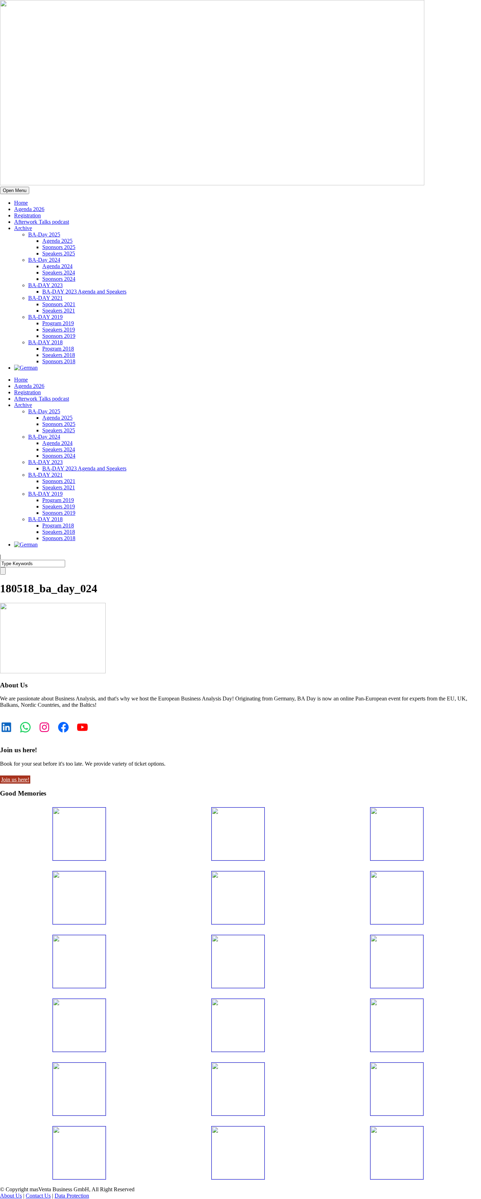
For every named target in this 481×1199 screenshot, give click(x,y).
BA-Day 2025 (44, 234)
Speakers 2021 (58, 311)
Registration (27, 215)
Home (21, 203)
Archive (23, 228)
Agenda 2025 (57, 241)
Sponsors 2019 (58, 336)
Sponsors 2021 (58, 304)
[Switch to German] (26, 368)
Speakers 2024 (58, 273)
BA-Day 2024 (44, 260)
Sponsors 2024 (58, 279)
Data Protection (72, 1196)
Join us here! (15, 780)
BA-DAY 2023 (45, 285)
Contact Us (38, 1196)
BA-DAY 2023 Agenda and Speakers (84, 292)
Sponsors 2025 (58, 247)
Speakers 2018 (58, 355)
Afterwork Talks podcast (41, 222)
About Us (11, 1196)
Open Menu (14, 190)
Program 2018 (58, 349)
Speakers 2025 (58, 254)
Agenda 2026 (29, 209)
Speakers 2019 (58, 330)
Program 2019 (58, 323)
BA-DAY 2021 (45, 298)
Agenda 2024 (57, 266)
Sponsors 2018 (58, 361)
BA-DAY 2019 (45, 317)
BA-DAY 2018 (45, 342)
